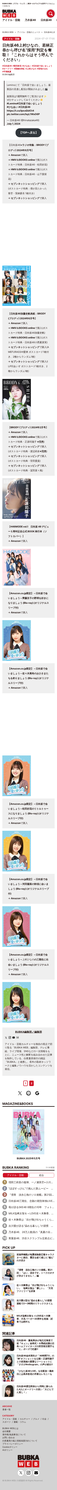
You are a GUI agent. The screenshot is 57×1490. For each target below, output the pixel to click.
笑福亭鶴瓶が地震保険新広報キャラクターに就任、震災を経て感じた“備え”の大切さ (35, 1257)
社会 (44, 1419)
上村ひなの (31, 68)
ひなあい (27, 66)
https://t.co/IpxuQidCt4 (20, 110)
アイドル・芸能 (11, 38)
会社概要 (6, 1431)
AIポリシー (7, 1450)
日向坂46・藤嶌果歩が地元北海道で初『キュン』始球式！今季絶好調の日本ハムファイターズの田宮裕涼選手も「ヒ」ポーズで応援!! (35, 1344)
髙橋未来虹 (20, 68)
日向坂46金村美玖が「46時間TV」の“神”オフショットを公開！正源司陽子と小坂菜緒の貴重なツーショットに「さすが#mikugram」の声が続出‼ (35, 1360)
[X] (6, 1038)
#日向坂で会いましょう (29, 103)
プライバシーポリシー (12, 1443)
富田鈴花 (18, 66)
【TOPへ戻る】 (28, 132)
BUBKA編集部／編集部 (28, 1031)
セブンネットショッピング (25, 183)
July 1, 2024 (13, 123)
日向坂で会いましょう (42, 66)
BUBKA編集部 (8, 74)
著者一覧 (6, 1409)
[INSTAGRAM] (10, 1037)
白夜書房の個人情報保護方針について (19, 1440)
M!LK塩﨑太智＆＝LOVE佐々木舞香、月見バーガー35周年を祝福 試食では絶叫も (35, 1318)
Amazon (16, 155)
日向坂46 (8, 66)
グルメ (36, 1419)
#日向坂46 (24, 106)
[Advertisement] (28, 236)
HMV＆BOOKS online (23, 159)
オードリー (8, 68)
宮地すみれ (43, 68)
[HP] (17, 1037)
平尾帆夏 (7, 71)
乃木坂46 (30, 20)
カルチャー (25, 1419)
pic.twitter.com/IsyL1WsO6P (23, 114)
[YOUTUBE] (13, 1037)
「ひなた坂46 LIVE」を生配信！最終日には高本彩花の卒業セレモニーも (35, 1372)
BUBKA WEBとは (10, 1428)
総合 (41, 1175)
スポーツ (6, 1422)
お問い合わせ (8, 1437)
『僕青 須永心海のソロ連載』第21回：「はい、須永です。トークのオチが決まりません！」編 (35, 1272)
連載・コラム (20, 1422)
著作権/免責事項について (14, 1434)
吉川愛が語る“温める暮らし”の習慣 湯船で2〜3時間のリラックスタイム (35, 1302)
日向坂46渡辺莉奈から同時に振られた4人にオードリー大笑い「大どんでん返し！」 (35, 1389)
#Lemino (12, 103)
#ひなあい (12, 106)
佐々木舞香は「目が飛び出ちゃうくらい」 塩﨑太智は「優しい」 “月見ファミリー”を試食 (35, 1288)
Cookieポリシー (9, 1447)
